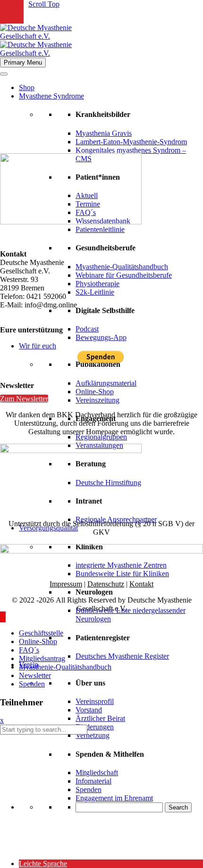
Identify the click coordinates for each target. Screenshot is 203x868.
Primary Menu (23, 62)
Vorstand (89, 710)
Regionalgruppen (101, 437)
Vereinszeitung (97, 400)
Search (178, 807)
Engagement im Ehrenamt (114, 798)
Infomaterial (93, 781)
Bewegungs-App (101, 337)
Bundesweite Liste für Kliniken (122, 574)
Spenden (89, 789)
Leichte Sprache (43, 864)
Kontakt (141, 584)
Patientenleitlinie (100, 229)
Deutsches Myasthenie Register (122, 656)
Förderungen (95, 727)
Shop (26, 87)
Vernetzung (93, 735)
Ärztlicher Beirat (100, 718)
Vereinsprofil (95, 701)
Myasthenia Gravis (104, 133)
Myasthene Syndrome (51, 96)
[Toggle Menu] (4, 74)
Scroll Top (43, 4)
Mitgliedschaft (97, 773)
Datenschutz (105, 584)
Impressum (66, 584)
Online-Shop (95, 392)
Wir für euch (37, 346)
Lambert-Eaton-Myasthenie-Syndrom (131, 142)
